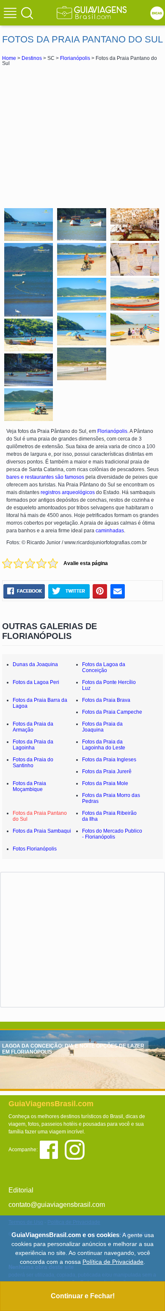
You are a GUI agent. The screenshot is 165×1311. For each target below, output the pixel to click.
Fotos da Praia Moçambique (29, 786)
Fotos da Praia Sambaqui (42, 831)
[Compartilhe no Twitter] (69, 591)
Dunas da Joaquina (35, 664)
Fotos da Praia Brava (106, 700)
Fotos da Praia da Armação (33, 727)
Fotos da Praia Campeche (112, 712)
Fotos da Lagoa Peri (36, 682)
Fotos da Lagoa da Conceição (103, 667)
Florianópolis (75, 58)
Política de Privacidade (112, 1261)
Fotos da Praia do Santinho (33, 763)
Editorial (20, 1190)
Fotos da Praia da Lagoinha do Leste (103, 745)
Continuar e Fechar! (83, 1296)
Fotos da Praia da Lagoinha (33, 745)
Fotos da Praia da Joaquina (102, 727)
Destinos (32, 58)
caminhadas (110, 531)
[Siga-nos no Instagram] (77, 1149)
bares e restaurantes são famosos (45, 477)
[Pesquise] (27, 13)
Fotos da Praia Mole (105, 783)
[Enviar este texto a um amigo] (118, 591)
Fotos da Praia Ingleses (109, 760)
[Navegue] (11, 14)
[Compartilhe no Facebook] (24, 591)
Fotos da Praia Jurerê (107, 771)
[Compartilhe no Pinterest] (100, 591)
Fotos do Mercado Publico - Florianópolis (112, 834)
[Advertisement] (82, 135)
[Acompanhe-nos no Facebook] (52, 1149)
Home (9, 58)
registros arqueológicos (68, 492)
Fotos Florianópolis (35, 849)
